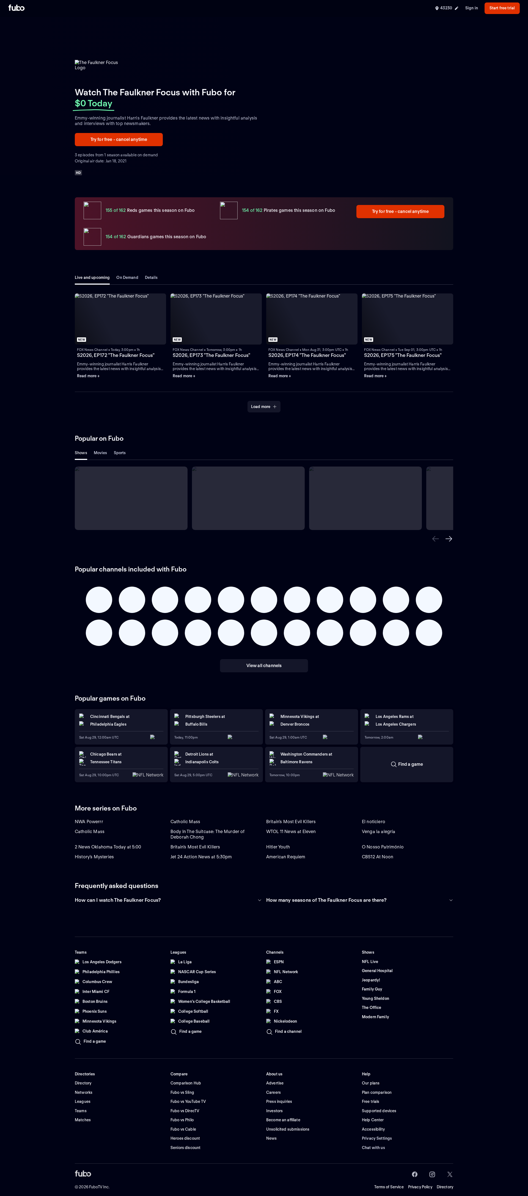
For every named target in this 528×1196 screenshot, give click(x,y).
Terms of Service (389, 1187)
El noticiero (373, 821)
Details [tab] (151, 277)
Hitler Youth (278, 847)
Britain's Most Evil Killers (291, 821)
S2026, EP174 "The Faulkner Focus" (307, 355)
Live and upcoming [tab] (92, 277)
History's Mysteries (94, 856)
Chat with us (373, 1147)
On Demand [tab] (127, 277)
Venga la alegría (378, 831)
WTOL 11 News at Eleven (291, 831)
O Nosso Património (383, 847)
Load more (260, 406)
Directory (445, 1187)
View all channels (264, 665)
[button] (435, 538)
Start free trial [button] (502, 8)
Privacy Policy (420, 1187)
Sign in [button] (471, 8)
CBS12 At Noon (377, 856)
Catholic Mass (185, 821)
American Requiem (286, 856)
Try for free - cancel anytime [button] (118, 139)
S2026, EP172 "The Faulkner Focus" (116, 355)
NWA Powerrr (89, 821)
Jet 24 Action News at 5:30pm (201, 856)
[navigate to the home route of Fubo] (16, 8)
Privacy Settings (377, 1138)
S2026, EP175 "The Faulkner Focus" (403, 355)
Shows (81, 453)
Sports (120, 453)
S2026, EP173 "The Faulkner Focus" (211, 355)
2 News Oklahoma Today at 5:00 (108, 847)
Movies (100, 453)
